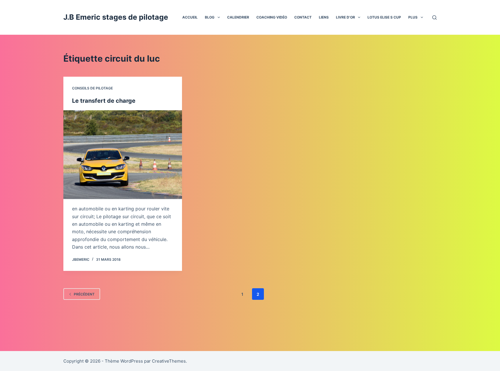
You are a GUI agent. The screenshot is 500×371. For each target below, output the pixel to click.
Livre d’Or (345, 17)
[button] (218, 17)
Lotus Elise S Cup (384, 17)
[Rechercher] (434, 17)
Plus (413, 17)
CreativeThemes (169, 361)
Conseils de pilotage (92, 88)
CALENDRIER (238, 17)
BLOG (209, 17)
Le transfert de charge (103, 100)
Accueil (190, 17)
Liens (324, 17)
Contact (303, 17)
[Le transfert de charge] (122, 154)
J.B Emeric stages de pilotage (115, 17)
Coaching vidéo (271, 17)
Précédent (84, 294)
